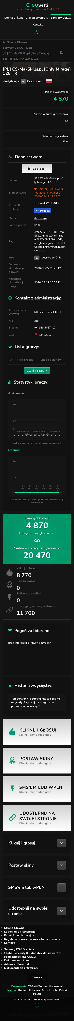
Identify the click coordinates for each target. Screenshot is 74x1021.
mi (37, 257)
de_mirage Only (51, 257)
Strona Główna (13, 18)
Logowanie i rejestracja (20, 932)
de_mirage (40, 218)
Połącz (45, 211)
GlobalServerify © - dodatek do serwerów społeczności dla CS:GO (32, 955)
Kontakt (38, 24)
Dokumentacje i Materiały (21, 968)
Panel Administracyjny (19, 935)
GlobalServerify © (37, 18)
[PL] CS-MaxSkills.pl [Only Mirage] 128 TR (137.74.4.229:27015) (26, 56)
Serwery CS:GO (61, 18)
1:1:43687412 (46, 327)
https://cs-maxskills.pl (47, 312)
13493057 (45, 335)
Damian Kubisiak (29, 990)
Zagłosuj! (40, 169)
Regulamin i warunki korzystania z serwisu (32, 939)
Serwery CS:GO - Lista (18, 48)
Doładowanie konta (17, 960)
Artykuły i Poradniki (17, 964)
